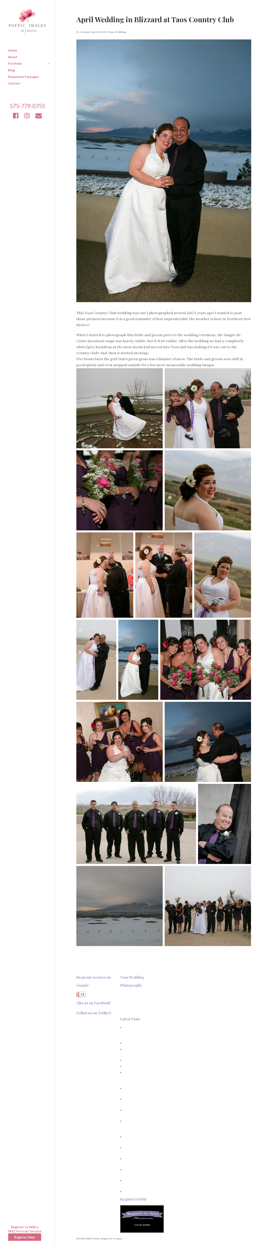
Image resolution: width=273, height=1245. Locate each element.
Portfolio (15, 63)
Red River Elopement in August (141, 1191)
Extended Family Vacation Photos (143, 1060)
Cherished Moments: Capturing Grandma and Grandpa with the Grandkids (142, 1125)
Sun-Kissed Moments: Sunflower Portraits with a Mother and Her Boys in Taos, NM (142, 1077)
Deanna (84, 32)
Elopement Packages (23, 76)
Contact (14, 83)
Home (12, 50)
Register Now (24, 1237)
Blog (11, 70)
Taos (111, 32)
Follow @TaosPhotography (92, 1021)
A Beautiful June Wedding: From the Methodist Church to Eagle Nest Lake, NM (142, 1032)
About (12, 57)
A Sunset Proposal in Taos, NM (141, 1043)
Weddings (120, 32)
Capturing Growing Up (136, 1066)
